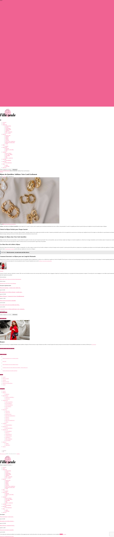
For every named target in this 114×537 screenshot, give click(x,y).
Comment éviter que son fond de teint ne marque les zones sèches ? (12, 3)
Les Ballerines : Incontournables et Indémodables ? (9, 59)
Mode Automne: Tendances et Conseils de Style (8, 76)
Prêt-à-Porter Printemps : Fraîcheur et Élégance (8, 43)
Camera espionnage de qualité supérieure (10, 370)
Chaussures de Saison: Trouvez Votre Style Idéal (8, 60)
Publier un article (6, 378)
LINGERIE (7, 130)
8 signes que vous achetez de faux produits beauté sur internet (11, 11)
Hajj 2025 (4, 361)
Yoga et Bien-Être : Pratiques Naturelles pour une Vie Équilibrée (11, 34)
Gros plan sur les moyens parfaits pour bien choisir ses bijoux (11, 102)
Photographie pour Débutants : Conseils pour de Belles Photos (11, 35)
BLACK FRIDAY (8, 153)
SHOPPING (5, 124)
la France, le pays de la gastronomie (45, 260)
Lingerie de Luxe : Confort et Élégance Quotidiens (9, 26)
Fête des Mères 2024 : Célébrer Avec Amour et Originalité (10, 42)
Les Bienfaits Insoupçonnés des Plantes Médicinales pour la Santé (11, 18)
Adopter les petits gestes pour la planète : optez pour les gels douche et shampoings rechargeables (17, 80)
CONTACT (4, 167)
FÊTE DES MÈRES (8, 154)
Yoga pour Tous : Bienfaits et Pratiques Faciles (8, 49)
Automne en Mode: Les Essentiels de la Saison (8, 69)
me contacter (93, 344)
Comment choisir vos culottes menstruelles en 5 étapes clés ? (11, 92)
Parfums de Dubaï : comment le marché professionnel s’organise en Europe (13, 16)
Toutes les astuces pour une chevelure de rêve (8, 79)
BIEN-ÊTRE (5, 147)
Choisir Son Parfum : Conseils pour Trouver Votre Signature (10, 27)
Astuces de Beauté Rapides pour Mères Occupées (8, 21)
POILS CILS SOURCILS (10, 141)
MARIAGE (4, 161)
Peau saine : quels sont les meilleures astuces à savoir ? (9, 104)
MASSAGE (7, 148)
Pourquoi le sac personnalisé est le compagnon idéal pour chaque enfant (13, 31)
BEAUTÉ (4, 134)
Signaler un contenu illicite (7, 383)
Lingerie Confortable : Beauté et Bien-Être (7, 75)
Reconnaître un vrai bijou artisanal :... (7, 521)
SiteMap (18, 453)
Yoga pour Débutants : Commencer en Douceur (8, 37)
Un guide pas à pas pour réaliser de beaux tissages (9, 98)
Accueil (4, 122)
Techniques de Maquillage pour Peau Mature (8, 20)
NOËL (6, 156)
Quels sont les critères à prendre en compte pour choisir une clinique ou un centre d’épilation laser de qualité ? (19, 96)
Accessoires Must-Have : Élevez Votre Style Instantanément (10, 36)
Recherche (15, 169)
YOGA (6, 150)
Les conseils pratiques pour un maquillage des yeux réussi (10, 97)
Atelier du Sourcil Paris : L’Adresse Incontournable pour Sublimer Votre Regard (14, 19)
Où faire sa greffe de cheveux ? (5, 89)
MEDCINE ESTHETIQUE (10, 142)
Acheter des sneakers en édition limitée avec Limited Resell (10, 9)
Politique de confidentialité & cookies (7, 536)
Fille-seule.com (2, 453)
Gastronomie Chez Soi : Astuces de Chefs (7, 64)
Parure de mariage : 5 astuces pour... (7, 516)
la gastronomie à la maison (9, 248)
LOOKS (6, 165)
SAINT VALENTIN (9, 158)
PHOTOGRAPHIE (8, 162)
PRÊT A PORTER (8, 131)
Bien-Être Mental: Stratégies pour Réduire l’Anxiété (9, 45)
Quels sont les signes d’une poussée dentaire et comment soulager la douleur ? (14, 6)
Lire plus (64, 534)
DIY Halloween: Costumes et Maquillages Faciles (9, 70)
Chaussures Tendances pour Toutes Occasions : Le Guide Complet (11, 23)
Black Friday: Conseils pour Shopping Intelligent (9, 65)
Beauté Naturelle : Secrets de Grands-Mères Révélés (9, 52)
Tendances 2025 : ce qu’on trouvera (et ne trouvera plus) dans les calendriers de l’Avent (15, 40)
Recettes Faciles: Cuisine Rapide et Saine (7, 63)
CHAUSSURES (7, 128)
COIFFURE (7, 166)
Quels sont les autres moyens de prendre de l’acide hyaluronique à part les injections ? (15, 82)
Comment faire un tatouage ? (5, 87)
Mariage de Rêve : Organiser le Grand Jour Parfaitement (10, 57)
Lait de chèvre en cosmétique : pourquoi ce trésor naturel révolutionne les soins (14, 33)
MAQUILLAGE (7, 135)
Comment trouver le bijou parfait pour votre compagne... (12, 309)
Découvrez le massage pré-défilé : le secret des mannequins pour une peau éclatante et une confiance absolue (19, 77)
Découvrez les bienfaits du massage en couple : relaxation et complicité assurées (14, 78)
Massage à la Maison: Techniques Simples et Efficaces (9, 58)
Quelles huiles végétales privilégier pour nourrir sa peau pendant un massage (13, 1)
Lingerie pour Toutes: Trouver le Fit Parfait (7, 51)
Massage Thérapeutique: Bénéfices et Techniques (9, 50)
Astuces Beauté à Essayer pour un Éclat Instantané (9, 66)
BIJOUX (6, 127)
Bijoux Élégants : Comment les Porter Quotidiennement (10, 39)
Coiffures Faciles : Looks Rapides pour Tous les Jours (9, 54)
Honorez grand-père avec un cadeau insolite (10, 358)
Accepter (61, 534)
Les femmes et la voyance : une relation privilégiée (9, 71)
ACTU (4, 123)
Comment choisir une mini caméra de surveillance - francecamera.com (15, 367)
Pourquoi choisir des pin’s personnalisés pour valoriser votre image (12, 7)
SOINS (6, 143)
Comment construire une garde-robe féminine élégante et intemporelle (12, 17)
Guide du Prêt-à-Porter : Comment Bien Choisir (8, 41)
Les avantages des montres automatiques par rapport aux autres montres (12, 93)
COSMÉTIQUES (8, 129)
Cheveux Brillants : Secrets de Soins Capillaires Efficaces (10, 62)
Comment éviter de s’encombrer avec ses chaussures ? (9, 94)
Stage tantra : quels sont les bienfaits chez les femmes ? (10, 81)
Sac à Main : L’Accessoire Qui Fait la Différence (8, 44)
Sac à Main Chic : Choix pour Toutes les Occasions (9, 56)
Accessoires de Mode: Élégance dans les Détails (8, 47)
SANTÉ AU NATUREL (9, 149)
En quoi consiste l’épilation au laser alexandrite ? (9, 106)
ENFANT (6, 146)
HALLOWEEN (7, 155)
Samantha (4, 176)
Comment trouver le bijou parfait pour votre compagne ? (10, 103)
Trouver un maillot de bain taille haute (7, 91)
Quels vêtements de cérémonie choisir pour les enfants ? (10, 85)
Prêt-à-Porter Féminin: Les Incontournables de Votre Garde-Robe (11, 25)
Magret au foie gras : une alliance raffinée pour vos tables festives (11, 14)
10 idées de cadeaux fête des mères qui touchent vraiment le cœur (11, 12)
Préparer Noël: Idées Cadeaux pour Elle (7, 74)
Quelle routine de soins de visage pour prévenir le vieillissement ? (11, 72)
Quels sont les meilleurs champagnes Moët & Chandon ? (10, 95)
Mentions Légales (6, 381)
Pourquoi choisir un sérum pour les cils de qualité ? (9, 5)
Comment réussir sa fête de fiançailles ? (7, 100)
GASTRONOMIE (8, 160)
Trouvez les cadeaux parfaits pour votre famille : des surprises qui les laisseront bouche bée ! (16, 88)
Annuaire (4, 380)
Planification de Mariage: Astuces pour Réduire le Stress (10, 55)
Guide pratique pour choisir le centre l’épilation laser (9, 99)
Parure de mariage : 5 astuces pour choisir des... (10, 287)
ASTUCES (7, 140)
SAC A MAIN (8, 133)
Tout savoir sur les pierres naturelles (6, 101)
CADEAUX (4, 152)
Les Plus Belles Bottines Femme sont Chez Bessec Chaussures (11, 22)
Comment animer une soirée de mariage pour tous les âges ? (10, 4)
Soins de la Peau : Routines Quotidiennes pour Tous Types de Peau (12, 30)
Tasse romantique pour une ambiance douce (10, 364)
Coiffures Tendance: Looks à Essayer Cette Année (9, 68)
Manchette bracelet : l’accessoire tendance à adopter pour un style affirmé (13, 8)
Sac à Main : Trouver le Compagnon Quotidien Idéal (9, 32)
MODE (4, 164)
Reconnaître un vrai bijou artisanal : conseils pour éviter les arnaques (12, 15)
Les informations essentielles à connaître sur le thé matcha (10, 90)
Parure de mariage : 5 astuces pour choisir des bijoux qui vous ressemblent (13, 13)
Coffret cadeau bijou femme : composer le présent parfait (10, 2)
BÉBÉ (4, 145)
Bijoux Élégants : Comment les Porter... (7, 525)
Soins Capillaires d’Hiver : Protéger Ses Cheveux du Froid (10, 53)
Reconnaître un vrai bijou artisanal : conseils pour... (11, 292)
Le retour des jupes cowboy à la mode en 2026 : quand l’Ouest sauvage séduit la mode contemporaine (18, 28)
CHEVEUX (7, 136)
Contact (4, 384)
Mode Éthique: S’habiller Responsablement (8, 61)
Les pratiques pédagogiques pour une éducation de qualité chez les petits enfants (14, 83)
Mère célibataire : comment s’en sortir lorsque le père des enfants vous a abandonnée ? (15, 84)
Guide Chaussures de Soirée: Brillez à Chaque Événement (10, 46)
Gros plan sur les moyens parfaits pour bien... (10, 304)
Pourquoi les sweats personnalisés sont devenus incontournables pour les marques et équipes (16, 24)
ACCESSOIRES (8, 126)
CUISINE (4, 159)
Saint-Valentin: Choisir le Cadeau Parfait (7, 73)
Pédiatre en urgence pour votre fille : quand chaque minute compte (12, 38)
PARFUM (6, 139)
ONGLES (6, 137)
